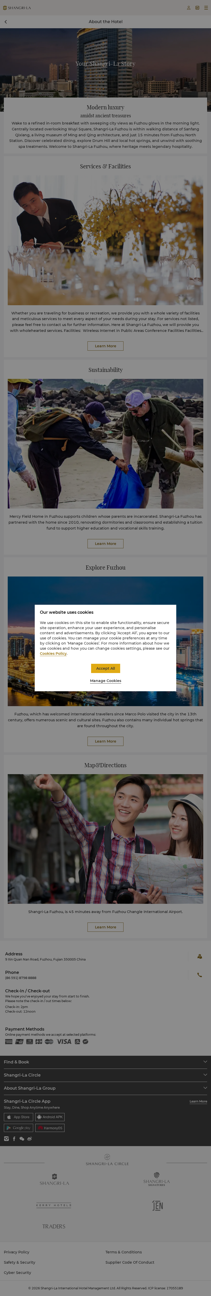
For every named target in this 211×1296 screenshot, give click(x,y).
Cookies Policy (53, 653)
